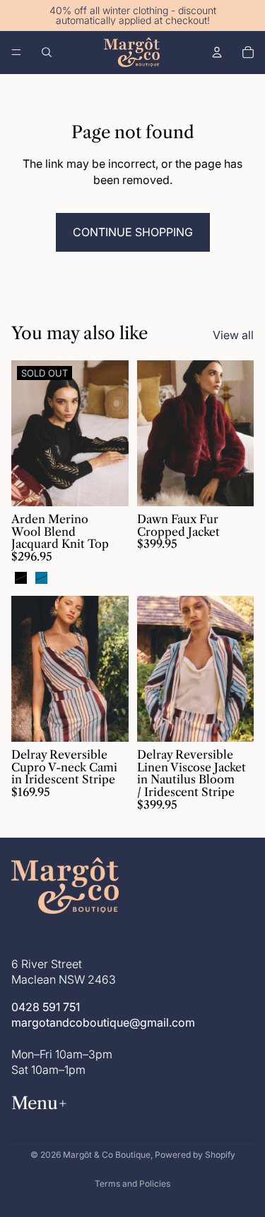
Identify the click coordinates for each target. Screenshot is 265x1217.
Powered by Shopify (195, 1154)
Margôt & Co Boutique (107, 1154)
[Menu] (16, 52)
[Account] (216, 52)
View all (233, 335)
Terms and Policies (132, 1183)
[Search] (46, 52)
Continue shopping (133, 232)
